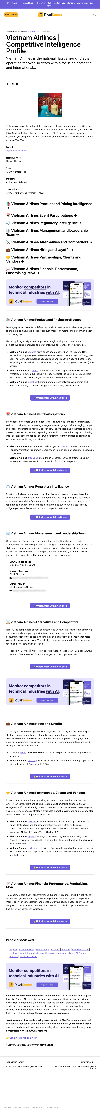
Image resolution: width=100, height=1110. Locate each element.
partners (32, 821)
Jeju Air (13, 949)
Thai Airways (42, 949)
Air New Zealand (28, 956)
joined (23, 752)
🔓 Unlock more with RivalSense (50, 398)
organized (33, 458)
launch (35, 370)
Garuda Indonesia (35, 953)
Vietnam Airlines (32, 31)
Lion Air (50, 953)
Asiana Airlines (26, 949)
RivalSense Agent (15, 31)
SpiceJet (65, 949)
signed (31, 836)
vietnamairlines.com (16, 150)
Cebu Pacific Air (80, 949)
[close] (97, 4)
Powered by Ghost (54, 1107)
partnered (33, 848)
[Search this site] (94, 14)
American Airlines (65, 953)
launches (32, 382)
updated (32, 352)
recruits (31, 760)
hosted (64, 446)
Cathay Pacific (17, 953)
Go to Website (11, 14)
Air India (55, 949)
